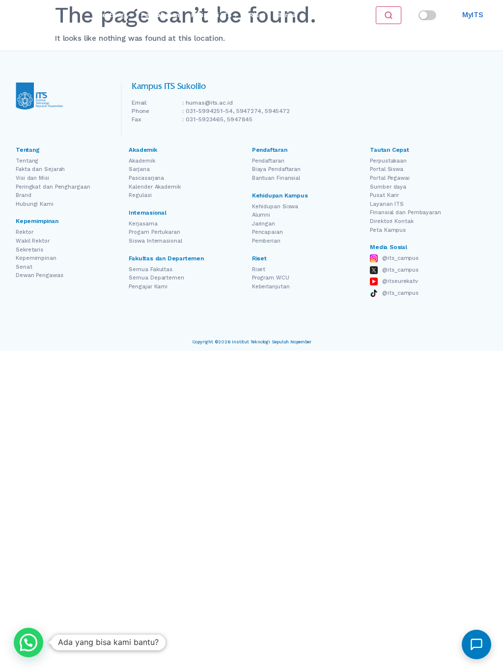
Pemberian (266, 241)
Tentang (111, 15)
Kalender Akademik (154, 187)
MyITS (472, 14)
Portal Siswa (386, 169)
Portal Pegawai (390, 178)
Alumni (261, 215)
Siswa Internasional (155, 241)
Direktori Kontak (391, 221)
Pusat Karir (384, 195)
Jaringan (263, 224)
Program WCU (270, 278)
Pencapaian (267, 232)
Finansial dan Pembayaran (405, 212)
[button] (28, 642)
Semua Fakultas (150, 269)
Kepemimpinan (36, 258)
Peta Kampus (388, 230)
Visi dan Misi (32, 178)
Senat (24, 267)
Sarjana (139, 169)
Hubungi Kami (35, 204)
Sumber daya (388, 187)
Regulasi (140, 195)
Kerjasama (143, 224)
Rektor (24, 232)
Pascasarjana (146, 178)
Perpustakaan (388, 161)
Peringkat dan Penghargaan (53, 187)
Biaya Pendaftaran (276, 169)
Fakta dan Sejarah (40, 169)
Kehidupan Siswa (275, 206)
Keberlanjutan (271, 286)
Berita (286, 15)
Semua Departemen (156, 278)
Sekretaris (29, 250)
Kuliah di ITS (211, 15)
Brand (23, 195)
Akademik (142, 161)
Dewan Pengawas (39, 275)
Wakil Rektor (33, 241)
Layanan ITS (387, 204)
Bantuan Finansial (276, 178)
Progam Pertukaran (154, 232)
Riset (257, 15)
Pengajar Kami (148, 286)
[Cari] (388, 15)
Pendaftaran (160, 15)
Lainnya (320, 15)
